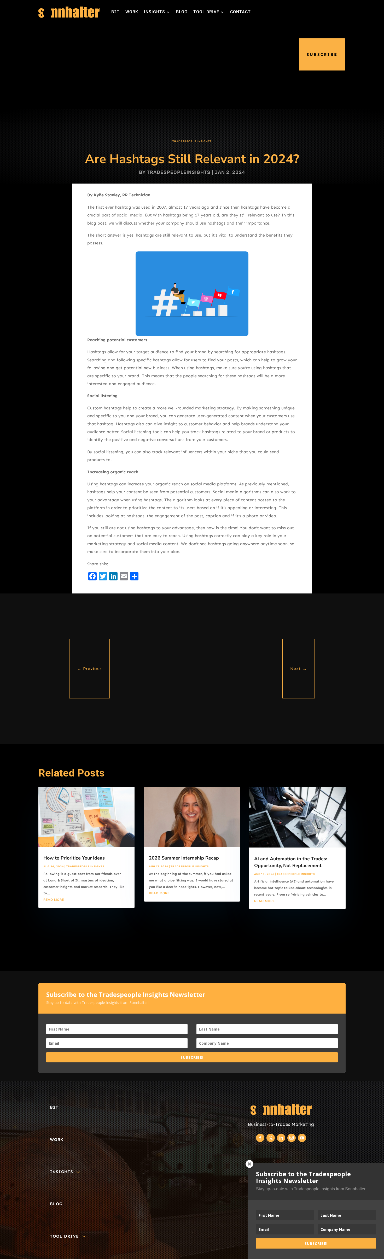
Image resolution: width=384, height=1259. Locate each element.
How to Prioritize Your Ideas (74, 858)
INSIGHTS (154, 11)
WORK (131, 11)
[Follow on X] (270, 1138)
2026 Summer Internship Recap (184, 858)
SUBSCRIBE (322, 54)
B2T (115, 11)
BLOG (182, 11)
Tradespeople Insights (192, 141)
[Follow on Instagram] (291, 1138)
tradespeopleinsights (179, 172)
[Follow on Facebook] (260, 1138)
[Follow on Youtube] (302, 1138)
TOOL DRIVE (206, 11)
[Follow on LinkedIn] (281, 1138)
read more (53, 900)
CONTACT (240, 11)
